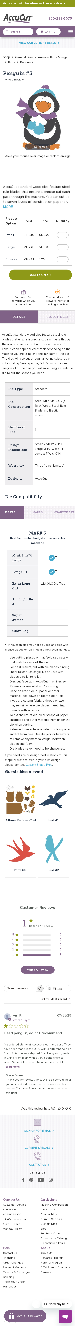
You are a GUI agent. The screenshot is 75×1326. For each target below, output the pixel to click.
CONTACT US (37, 1164)
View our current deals (37, 43)
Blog (43, 1228)
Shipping (8, 1277)
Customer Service (14, 1204)
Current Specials (51, 1219)
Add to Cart (39, 275)
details (18, 316)
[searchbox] (20, 988)
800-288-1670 (60, 18)
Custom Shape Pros (39, 764)
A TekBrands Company (55, 1267)
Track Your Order (14, 1281)
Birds (11, 62)
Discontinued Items (53, 1243)
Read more (12, 1067)
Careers (46, 1272)
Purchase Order (51, 1233)
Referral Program (52, 1262)
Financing (9, 1258)
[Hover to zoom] (37, 117)
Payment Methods (14, 1267)
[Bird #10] (20, 849)
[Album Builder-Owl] (20, 799)
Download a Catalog (54, 1238)
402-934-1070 (12, 1214)
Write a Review (14, 79)
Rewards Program (52, 1258)
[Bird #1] (53, 799)
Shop (6, 57)
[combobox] (20, 31)
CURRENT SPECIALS (37, 1147)
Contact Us (10, 1253)
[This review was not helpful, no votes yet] (66, 1108)
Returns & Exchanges (16, 1272)
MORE (8, 207)
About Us (46, 1253)
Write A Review (37, 970)
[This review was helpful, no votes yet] (59, 1108)
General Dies (24, 57)
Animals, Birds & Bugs (52, 57)
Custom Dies (49, 1224)
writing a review (57, 304)
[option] (6, 57)
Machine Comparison (54, 1204)
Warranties (10, 1286)
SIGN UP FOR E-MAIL (37, 1131)
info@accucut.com (14, 1219)
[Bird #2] (53, 849)
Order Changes (13, 1262)
